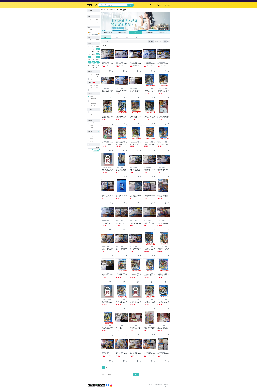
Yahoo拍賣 (92, 5)
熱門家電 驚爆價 (163, 32)
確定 (97, 22)
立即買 (116, 37)
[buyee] (93, 33)
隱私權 (156, 386)
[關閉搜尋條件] (105, 5)
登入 (144, 5)
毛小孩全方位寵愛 (108, 32)
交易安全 (168, 386)
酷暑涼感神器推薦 (122, 32)
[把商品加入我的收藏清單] (110, 71)
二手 (137, 37)
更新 (168, 384)
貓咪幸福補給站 (149, 32)
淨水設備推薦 (135, 32)
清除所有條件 (96, 150)
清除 (98, 131)
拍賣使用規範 (162, 386)
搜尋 (136, 374)
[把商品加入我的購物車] (112, 71)
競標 (126, 37)
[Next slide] (113, 106)
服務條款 (152, 386)
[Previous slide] (102, 106)
